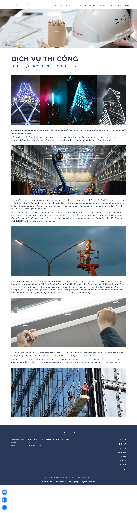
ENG (128, 5)
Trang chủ (57, 5)
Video (95, 5)
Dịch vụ (77, 5)
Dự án (102, 5)
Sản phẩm (87, 5)
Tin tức (110, 5)
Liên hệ (119, 5)
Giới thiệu (68, 5)
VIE (125, 5)
